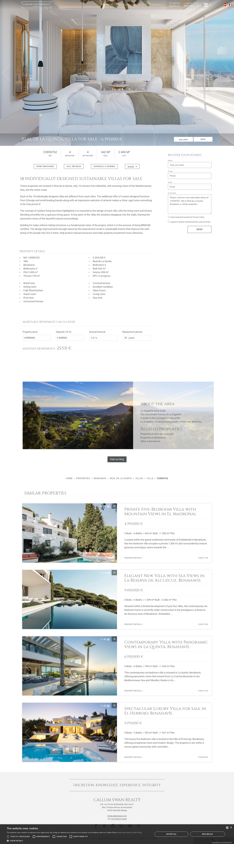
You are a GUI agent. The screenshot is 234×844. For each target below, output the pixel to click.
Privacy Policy (198, 217)
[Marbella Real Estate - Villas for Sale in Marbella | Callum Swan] (36, 4)
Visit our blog (117, 459)
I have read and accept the (187, 217)
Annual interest (97, 331)
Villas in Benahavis (150, 441)
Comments (172, 193)
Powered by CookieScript (222, 843)
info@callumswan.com (117, 816)
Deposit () (63, 331)
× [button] (231, 827)
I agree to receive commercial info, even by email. (190, 222)
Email (170, 182)
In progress (104, 275)
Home (69, 478)
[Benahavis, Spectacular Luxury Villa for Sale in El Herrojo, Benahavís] (117, 732)
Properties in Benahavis (153, 437)
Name (170, 161)
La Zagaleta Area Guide (153, 410)
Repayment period (132, 331)
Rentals (123, 4)
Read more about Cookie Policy (130, 832)
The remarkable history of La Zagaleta (160, 414)
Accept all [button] (171, 834)
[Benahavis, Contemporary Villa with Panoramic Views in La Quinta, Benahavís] (117, 665)
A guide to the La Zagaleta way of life (160, 418)
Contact (156, 4)
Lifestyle (138, 4)
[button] (26, 533)
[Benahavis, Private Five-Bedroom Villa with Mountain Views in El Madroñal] (117, 533)
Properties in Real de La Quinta (156, 434)
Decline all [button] (207, 834)
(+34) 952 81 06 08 (119, 819)
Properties (107, 4)
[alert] (117, 834)
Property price (30, 331)
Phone (170, 171)
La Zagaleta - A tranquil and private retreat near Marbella (170, 421)
